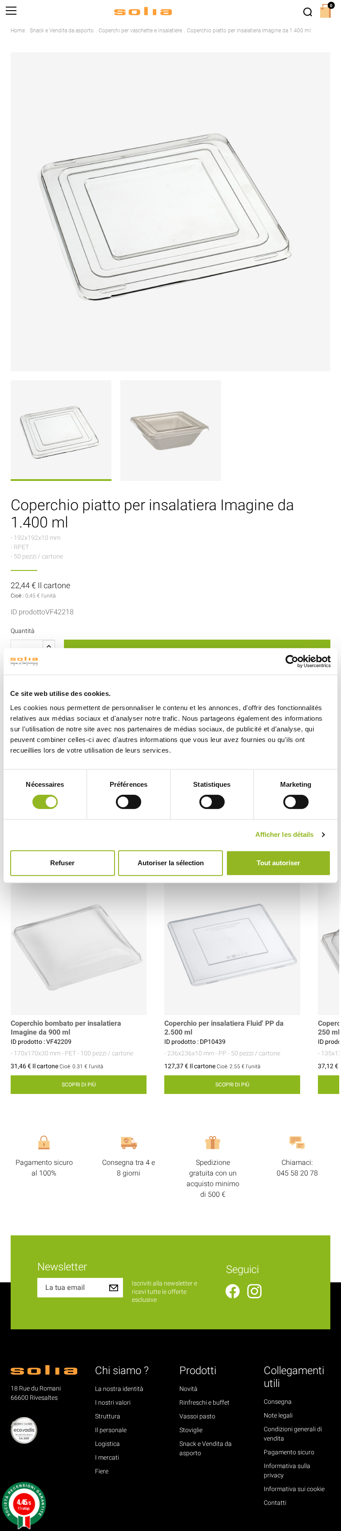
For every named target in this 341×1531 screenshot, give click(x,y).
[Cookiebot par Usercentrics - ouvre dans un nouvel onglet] (292, 661)
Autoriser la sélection (171, 863)
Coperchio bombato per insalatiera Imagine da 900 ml (66, 1027)
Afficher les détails (284, 834)
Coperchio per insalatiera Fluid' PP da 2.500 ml (224, 1027)
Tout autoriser (278, 863)
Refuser (62, 863)
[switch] (128, 802)
